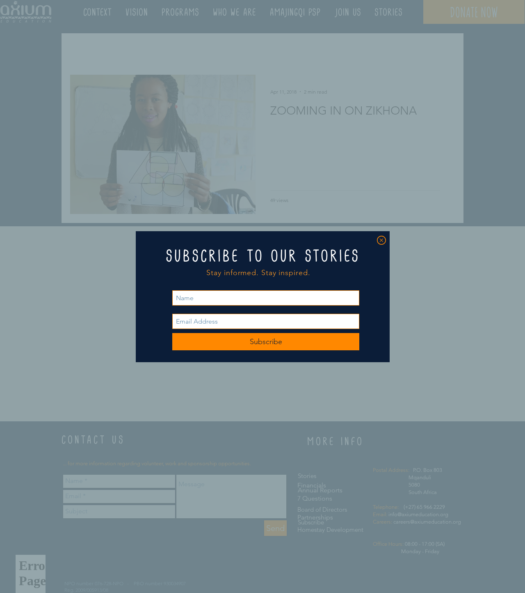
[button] (381, 240)
